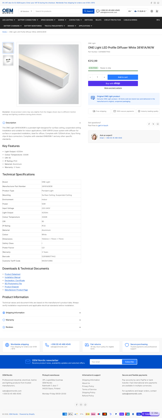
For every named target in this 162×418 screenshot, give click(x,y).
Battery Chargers (11, 26)
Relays (98, 20)
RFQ (158, 20)
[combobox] (64, 11)
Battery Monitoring (33, 26)
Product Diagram (12, 287)
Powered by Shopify (27, 414)
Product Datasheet (12, 274)
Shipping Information (91, 380)
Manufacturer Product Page (16, 290)
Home (4, 32)
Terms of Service (89, 389)
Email (102, 138)
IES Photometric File (13, 283)
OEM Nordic (13, 414)
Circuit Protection (112, 20)
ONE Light (92, 43)
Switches (89, 20)
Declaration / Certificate (15, 280)
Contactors (74, 20)
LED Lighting (7, 20)
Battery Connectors (27, 20)
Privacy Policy (88, 386)
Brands (71, 26)
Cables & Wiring (130, 20)
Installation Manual (12, 277)
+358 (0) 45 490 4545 (114, 138)
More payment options (113, 88)
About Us (86, 383)
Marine (61, 20)
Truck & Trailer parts (54, 26)
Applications (84, 26)
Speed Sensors (47, 20)
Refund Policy (88, 396)
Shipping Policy (88, 392)
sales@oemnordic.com (108, 12)
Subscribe (129, 362)
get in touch (103, 125)
